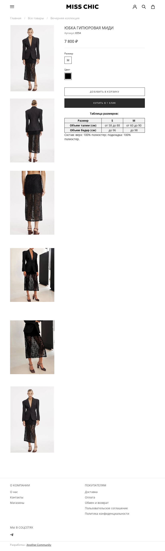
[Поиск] (144, 7)
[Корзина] (153, 7)
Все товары (36, 18)
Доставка (91, 492)
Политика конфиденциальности (107, 513)
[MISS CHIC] (82, 6)
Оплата (90, 497)
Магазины (17, 503)
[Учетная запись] (135, 7)
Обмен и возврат (97, 503)
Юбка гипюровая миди (88, 28)
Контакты (16, 497)
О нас (14, 492)
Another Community (39, 545)
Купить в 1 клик (104, 102)
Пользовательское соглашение (106, 508)
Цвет (67, 69)
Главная (15, 18)
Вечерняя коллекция (65, 18)
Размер (68, 53)
